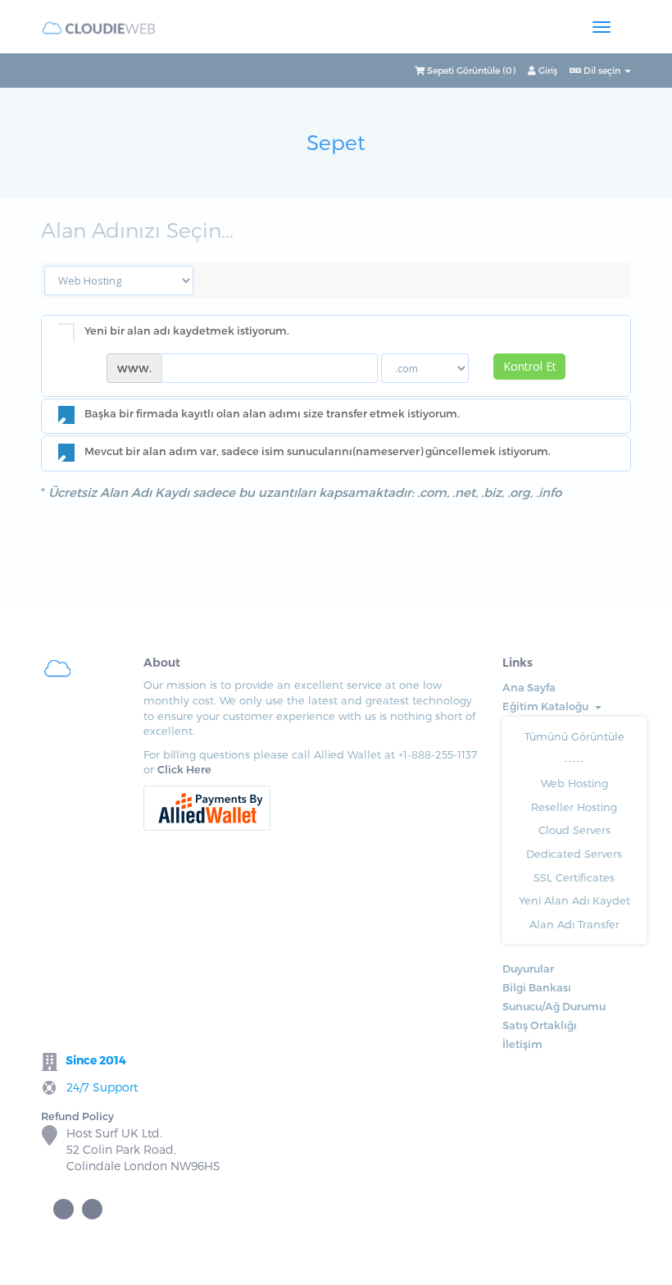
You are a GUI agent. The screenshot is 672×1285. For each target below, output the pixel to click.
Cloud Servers (574, 829)
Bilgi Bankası (536, 987)
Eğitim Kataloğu (547, 706)
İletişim (522, 1043)
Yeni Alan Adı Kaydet (574, 900)
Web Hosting (574, 783)
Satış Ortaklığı (539, 1025)
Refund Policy (77, 1116)
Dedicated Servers (574, 853)
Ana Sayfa (529, 687)
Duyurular (528, 968)
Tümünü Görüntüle (574, 736)
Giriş (546, 70)
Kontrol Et (529, 366)
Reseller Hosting (574, 806)
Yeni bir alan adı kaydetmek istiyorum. (186, 330)
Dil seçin (602, 70)
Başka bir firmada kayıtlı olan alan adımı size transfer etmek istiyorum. (272, 414)
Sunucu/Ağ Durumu (554, 1006)
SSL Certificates (574, 877)
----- (574, 760)
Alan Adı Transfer (574, 924)
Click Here (184, 769)
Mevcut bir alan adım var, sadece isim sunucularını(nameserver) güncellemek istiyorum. (317, 451)
